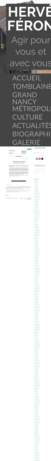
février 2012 (35, 452)
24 (39, 171)
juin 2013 (35, 427)
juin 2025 (35, 202)
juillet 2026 (35, 182)
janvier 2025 (35, 210)
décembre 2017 (36, 343)
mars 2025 (35, 207)
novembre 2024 (36, 213)
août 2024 (35, 218)
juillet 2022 (35, 257)
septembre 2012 (36, 441)
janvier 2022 (35, 266)
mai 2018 (35, 335)
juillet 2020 (35, 294)
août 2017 (35, 349)
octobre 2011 (36, 458)
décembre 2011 (36, 455)
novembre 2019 (36, 307)
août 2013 (35, 424)
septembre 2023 (36, 235)
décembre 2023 (36, 230)
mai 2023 (35, 241)
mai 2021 (35, 279)
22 (36, 171)
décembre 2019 (36, 305)
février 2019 (35, 321)
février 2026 (35, 190)
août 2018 (35, 330)
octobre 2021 (36, 271)
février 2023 (35, 246)
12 (42, 168)
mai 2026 (35, 185)
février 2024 (35, 227)
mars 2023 (35, 244)
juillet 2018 (35, 332)
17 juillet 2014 (8, 184)
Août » (44, 174)
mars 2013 (35, 432)
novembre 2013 (36, 419)
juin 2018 (35, 333)
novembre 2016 (36, 363)
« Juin (35, 174)
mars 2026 (35, 188)
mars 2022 (35, 263)
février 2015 (35, 396)
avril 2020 (35, 299)
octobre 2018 (36, 327)
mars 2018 (35, 338)
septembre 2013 (36, 422)
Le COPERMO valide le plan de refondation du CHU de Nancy (25, 198)
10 (39, 168)
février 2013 (35, 433)
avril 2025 (35, 205)
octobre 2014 (36, 402)
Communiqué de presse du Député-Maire (11, 198)
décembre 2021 (36, 268)
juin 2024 (35, 221)
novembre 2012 (36, 438)
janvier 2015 (35, 397)
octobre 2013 (36, 421)
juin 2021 (35, 277)
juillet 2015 (35, 388)
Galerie (26, 142)
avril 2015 (35, 393)
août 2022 (35, 255)
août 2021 (35, 274)
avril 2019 (35, 318)
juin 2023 (35, 240)
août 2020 (35, 293)
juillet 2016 (35, 369)
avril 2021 (35, 280)
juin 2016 (35, 371)
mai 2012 (35, 447)
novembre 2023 (36, 232)
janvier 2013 (35, 435)
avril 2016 (35, 374)
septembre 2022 (36, 254)
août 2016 (35, 368)
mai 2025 (35, 204)
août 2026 (35, 180)
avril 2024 (35, 224)
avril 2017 (35, 355)
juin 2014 (35, 408)
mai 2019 (35, 316)
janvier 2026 (35, 191)
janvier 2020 (35, 304)
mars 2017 (35, 357)
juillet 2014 (35, 407)
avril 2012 (35, 449)
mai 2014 (35, 410)
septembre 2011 (36, 460)
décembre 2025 (36, 193)
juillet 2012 (35, 444)
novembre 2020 (36, 288)
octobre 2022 (36, 252)
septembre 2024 (36, 216)
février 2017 (35, 358)
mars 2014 (35, 413)
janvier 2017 (35, 360)
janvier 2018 (35, 341)
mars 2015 (35, 394)
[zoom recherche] (44, 148)
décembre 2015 (36, 380)
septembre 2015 (36, 385)
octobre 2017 (36, 346)
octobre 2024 (36, 215)
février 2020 (35, 302)
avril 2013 (35, 430)
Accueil (26, 78)
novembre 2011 (36, 457)
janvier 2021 (35, 285)
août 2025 (35, 199)
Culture (27, 117)
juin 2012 (35, 446)
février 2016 (35, 377)
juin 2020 (35, 296)
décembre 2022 (36, 249)
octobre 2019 (36, 308)
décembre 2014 (36, 399)
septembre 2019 (36, 310)
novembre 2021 (36, 269)
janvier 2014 (35, 416)
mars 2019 (35, 319)
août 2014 (35, 405)
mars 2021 (35, 282)
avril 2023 (35, 243)
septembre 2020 (36, 291)
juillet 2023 (35, 238)
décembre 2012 (36, 436)
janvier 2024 (35, 229)
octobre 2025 (36, 196)
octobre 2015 (36, 383)
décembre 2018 (36, 324)
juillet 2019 (35, 313)
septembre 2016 (36, 366)
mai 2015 (35, 391)
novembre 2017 (36, 344)
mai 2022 (35, 260)
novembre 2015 (36, 382)
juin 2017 (35, 352)
